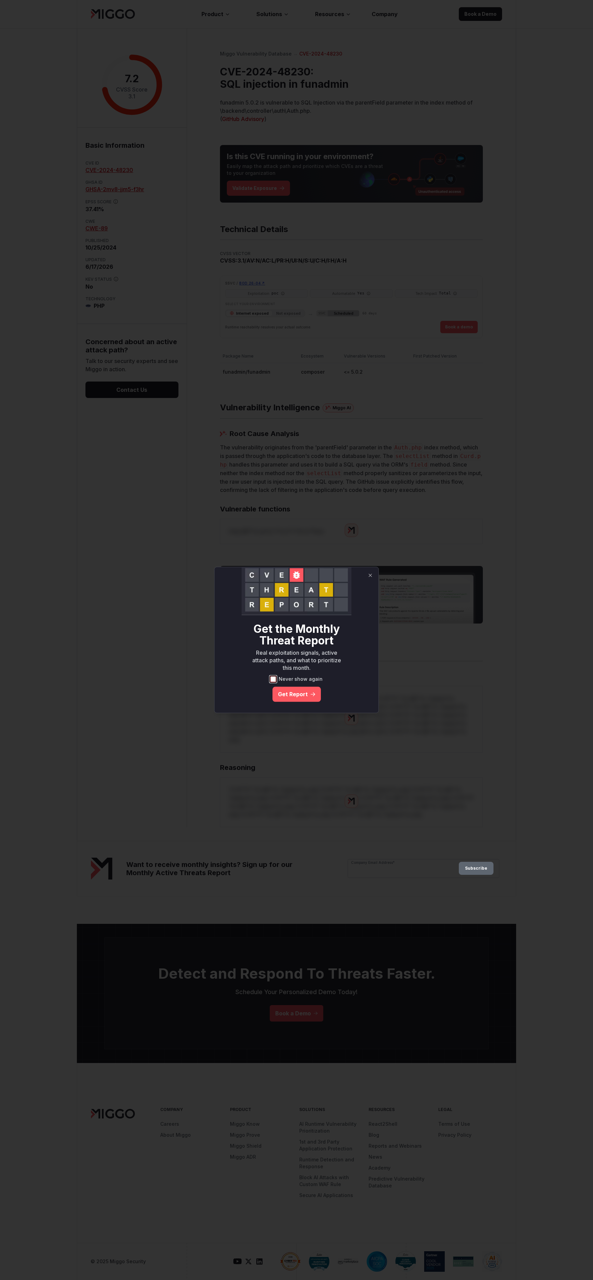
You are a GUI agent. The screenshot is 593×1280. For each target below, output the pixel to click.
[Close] (370, 575)
